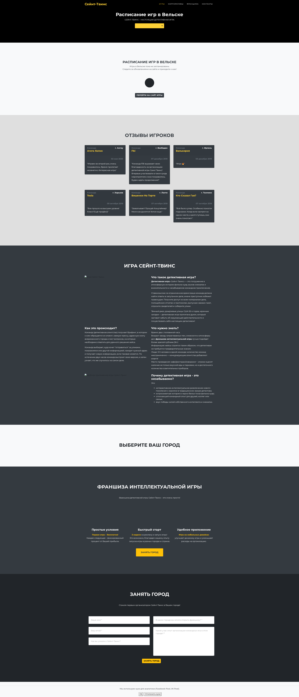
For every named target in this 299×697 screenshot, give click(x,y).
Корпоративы (175, 4)
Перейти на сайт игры (149, 95)
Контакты (207, 4)
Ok (141, 694)
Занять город (149, 552)
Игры (162, 4)
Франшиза (193, 4)
